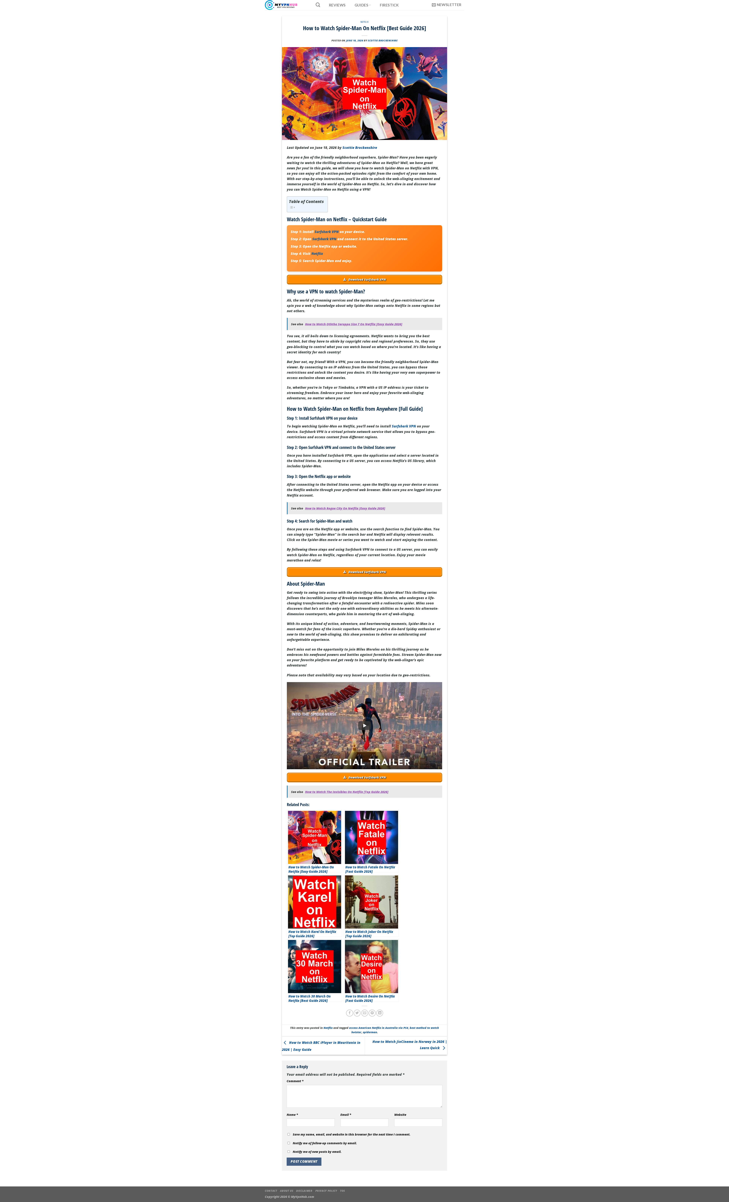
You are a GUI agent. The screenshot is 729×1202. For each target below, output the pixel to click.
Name (292, 1115)
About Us (286, 1191)
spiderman (370, 1032)
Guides (361, 5)
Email (345, 1115)
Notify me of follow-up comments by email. (325, 1143)
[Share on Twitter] (357, 1013)
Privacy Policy (326, 1191)
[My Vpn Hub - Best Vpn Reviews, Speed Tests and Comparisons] (286, 5)
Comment (295, 1081)
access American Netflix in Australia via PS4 (378, 1028)
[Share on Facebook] (349, 1013)
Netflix (364, 22)
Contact (271, 1191)
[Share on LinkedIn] (379, 1013)
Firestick (389, 5)
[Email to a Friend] (364, 1013)
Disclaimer (304, 1191)
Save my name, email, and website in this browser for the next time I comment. (351, 1134)
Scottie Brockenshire (383, 40)
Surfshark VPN (327, 231)
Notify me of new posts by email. (317, 1152)
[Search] (318, 4)
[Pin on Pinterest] (372, 1013)
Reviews (337, 5)
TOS (342, 1191)
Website (400, 1115)
